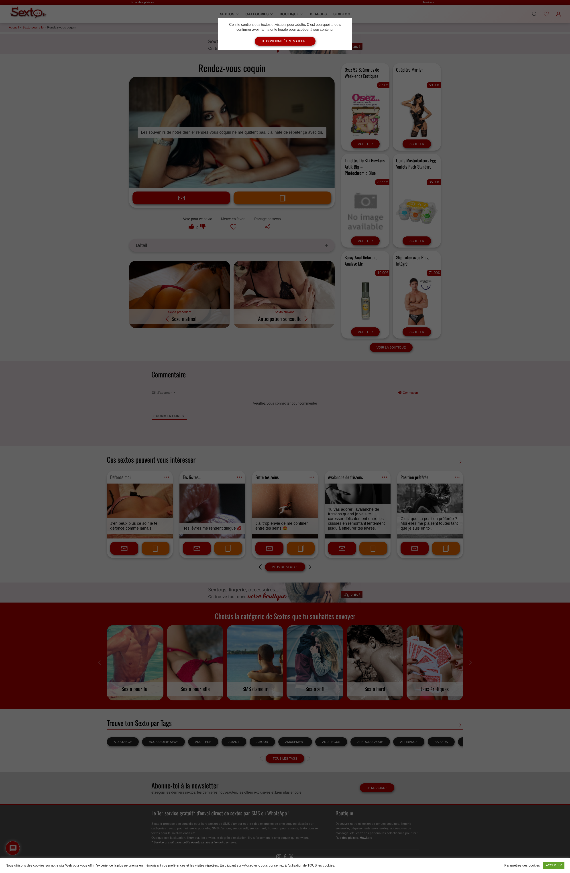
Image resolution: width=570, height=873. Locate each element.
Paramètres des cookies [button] (522, 865)
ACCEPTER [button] (554, 865)
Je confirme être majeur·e (285, 41)
